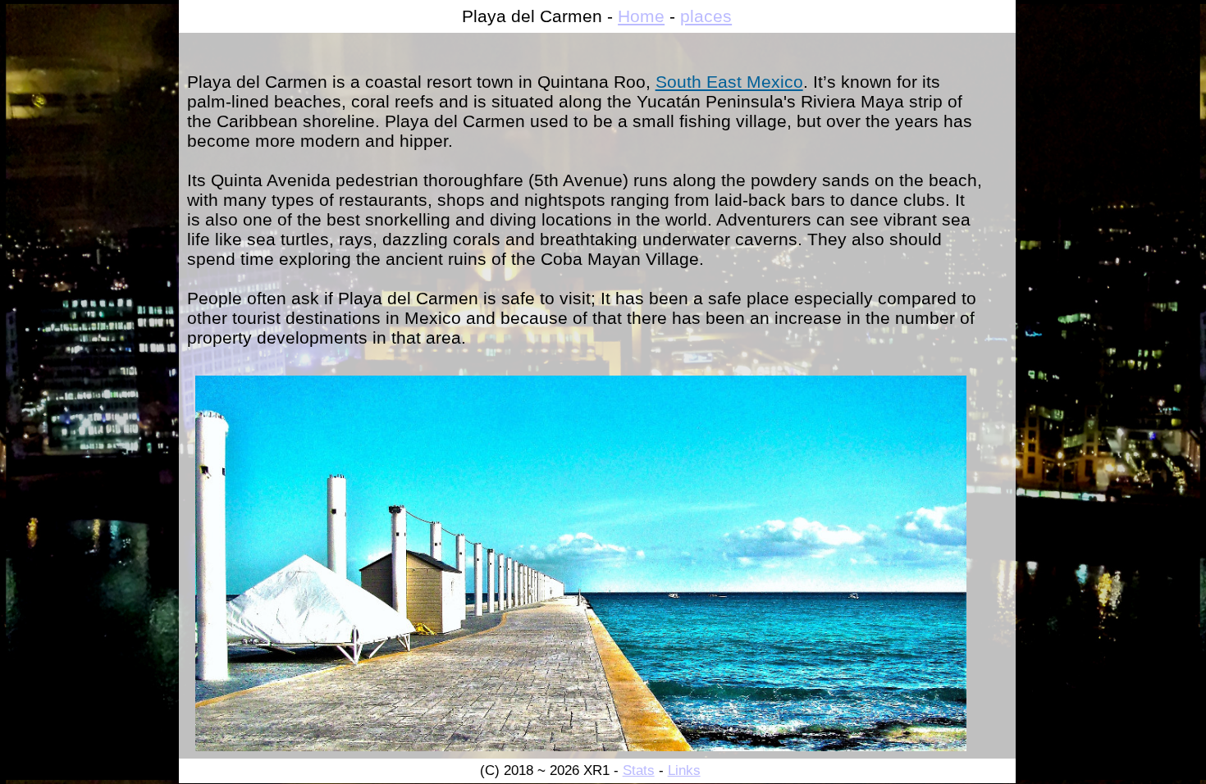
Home (641, 16)
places (706, 16)
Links (684, 770)
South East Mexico (729, 81)
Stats (639, 770)
